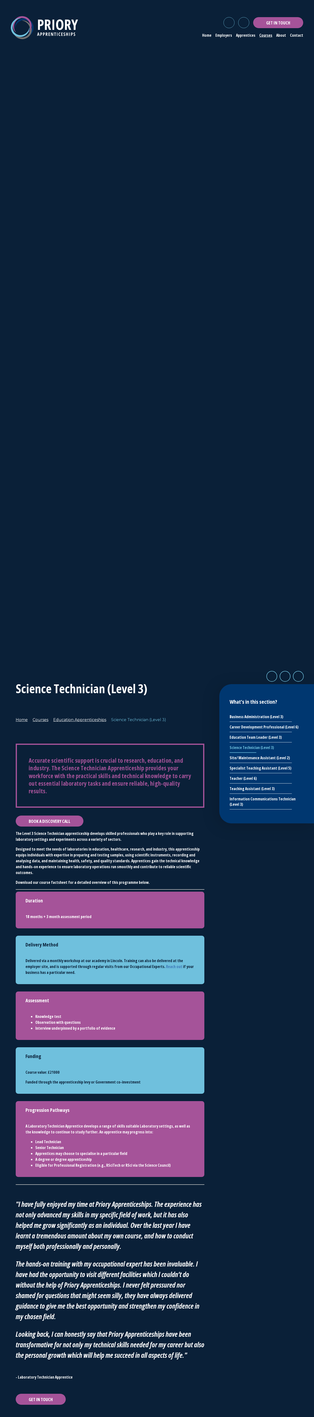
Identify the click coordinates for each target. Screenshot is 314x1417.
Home (22, 719)
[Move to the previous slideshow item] (271, 676)
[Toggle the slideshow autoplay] (298, 676)
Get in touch (41, 1399)
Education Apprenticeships (79, 719)
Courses (40, 719)
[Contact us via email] (243, 22)
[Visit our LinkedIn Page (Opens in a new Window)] (229, 22)
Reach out (174, 966)
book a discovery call (49, 821)
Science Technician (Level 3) (138, 719)
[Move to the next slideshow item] (285, 676)
